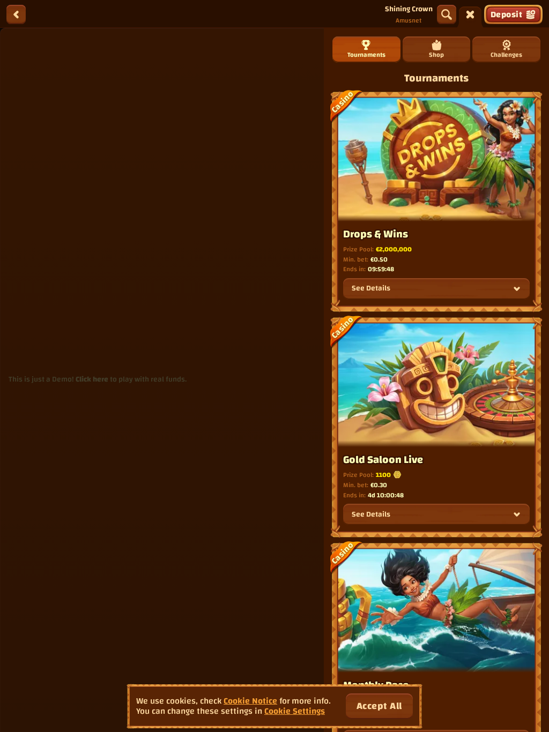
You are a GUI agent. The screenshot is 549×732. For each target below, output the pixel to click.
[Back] (16, 14)
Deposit (506, 14)
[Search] (446, 14)
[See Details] (517, 289)
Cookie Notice (250, 701)
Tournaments (366, 55)
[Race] (470, 14)
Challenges (506, 55)
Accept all (379, 706)
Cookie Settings (294, 711)
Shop (436, 55)
